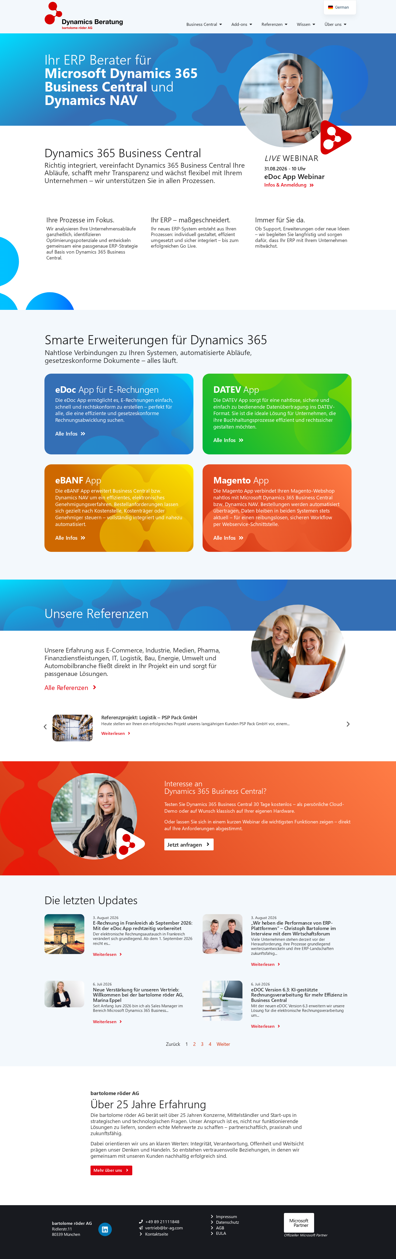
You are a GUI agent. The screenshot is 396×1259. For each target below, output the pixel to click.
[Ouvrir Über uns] (345, 24)
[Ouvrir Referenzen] (286, 24)
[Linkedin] (105, 1229)
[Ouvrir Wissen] (314, 24)
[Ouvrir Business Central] (220, 24)
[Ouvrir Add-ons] (251, 24)
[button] (45, 726)
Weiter (223, 1043)
